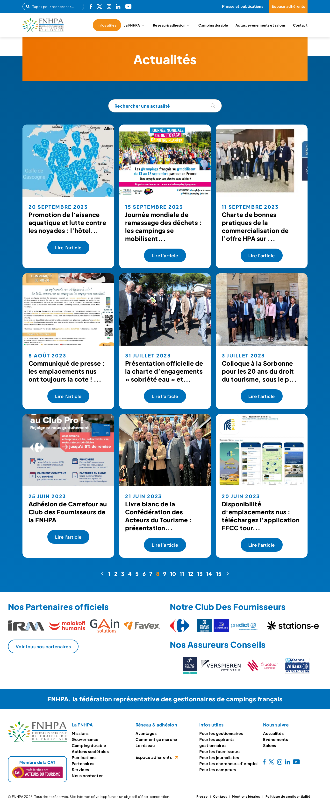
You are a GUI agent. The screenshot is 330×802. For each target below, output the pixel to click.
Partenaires (83, 763)
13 (200, 574)
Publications (84, 757)
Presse (202, 796)
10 (173, 574)
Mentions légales (246, 796)
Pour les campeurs (217, 769)
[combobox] (53, 6)
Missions (80, 733)
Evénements (275, 739)
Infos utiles (107, 25)
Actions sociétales (90, 751)
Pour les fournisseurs (219, 751)
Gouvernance (85, 739)
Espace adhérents (154, 757)
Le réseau (145, 745)
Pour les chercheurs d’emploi (228, 763)
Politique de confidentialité (287, 796)
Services (80, 769)
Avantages (146, 733)
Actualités (273, 733)
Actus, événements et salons (261, 25)
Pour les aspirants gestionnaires (217, 742)
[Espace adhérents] (176, 757)
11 (182, 574)
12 (191, 574)
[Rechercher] (213, 106)
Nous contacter (87, 775)
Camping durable (213, 25)
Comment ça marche (156, 739)
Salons (269, 745)
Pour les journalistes (219, 757)
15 (219, 574)
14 (209, 574)
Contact (300, 25)
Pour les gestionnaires (221, 733)
